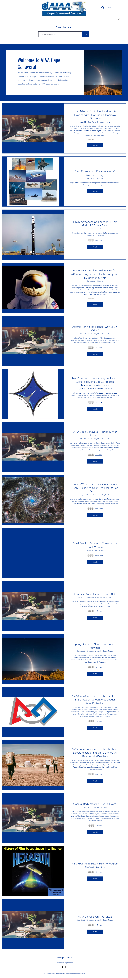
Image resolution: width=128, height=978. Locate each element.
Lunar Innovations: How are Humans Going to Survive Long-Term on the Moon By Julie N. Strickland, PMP (95, 274)
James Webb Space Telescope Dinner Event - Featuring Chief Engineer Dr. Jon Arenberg (95, 488)
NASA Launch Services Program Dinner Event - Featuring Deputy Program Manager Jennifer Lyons (95, 381)
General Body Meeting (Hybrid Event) (95, 804)
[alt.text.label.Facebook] (116, 19)
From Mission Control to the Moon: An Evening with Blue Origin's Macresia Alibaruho (95, 115)
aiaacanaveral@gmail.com (64, 963)
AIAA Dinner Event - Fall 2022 (95, 916)
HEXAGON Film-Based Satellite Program (95, 863)
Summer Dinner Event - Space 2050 (95, 594)
